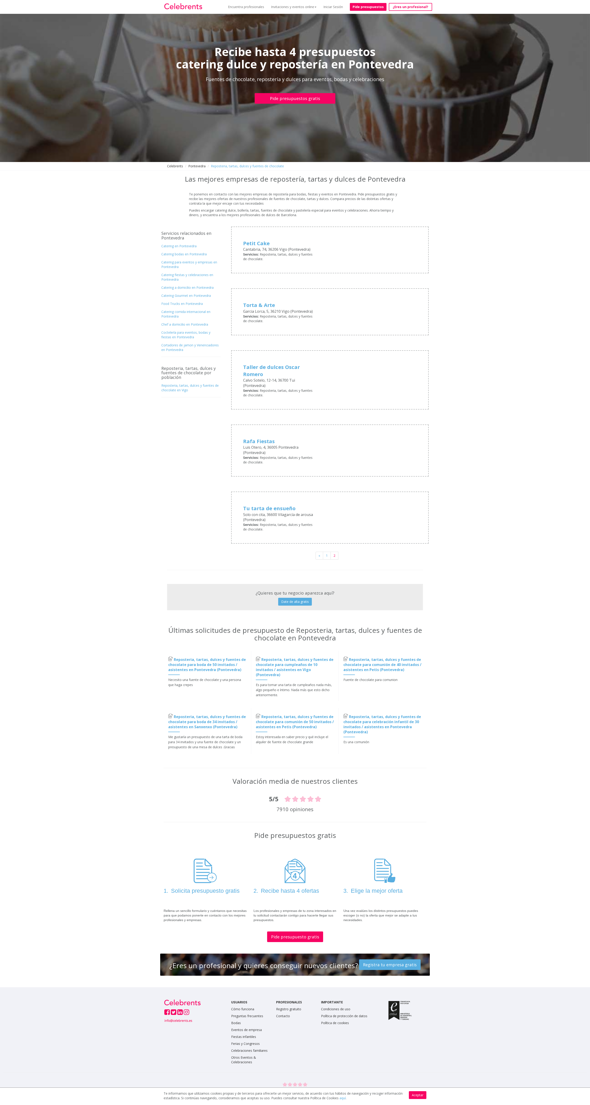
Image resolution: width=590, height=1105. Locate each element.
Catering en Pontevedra (179, 246)
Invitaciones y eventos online (292, 7)
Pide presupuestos (368, 7)
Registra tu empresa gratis (390, 964)
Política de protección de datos (344, 1016)
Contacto (283, 1016)
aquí (342, 1098)
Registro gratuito (288, 1009)
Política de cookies (335, 1023)
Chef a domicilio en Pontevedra (184, 324)
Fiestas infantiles (243, 1036)
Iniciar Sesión (333, 7)
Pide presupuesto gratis (295, 937)
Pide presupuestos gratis (295, 98)
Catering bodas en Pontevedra (184, 254)
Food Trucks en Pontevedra (182, 303)
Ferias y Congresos (245, 1043)
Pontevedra (197, 166)
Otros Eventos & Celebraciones (243, 1059)
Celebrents (175, 166)
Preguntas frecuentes (247, 1016)
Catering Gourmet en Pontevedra (186, 295)
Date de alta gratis (295, 601)
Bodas (236, 1023)
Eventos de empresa (246, 1030)
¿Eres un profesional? (410, 7)
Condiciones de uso (335, 1009)
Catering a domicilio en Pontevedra (187, 287)
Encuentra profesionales (246, 7)
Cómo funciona (242, 1009)
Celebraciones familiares (249, 1050)
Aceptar (417, 1095)
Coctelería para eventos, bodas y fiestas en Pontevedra (185, 334)
